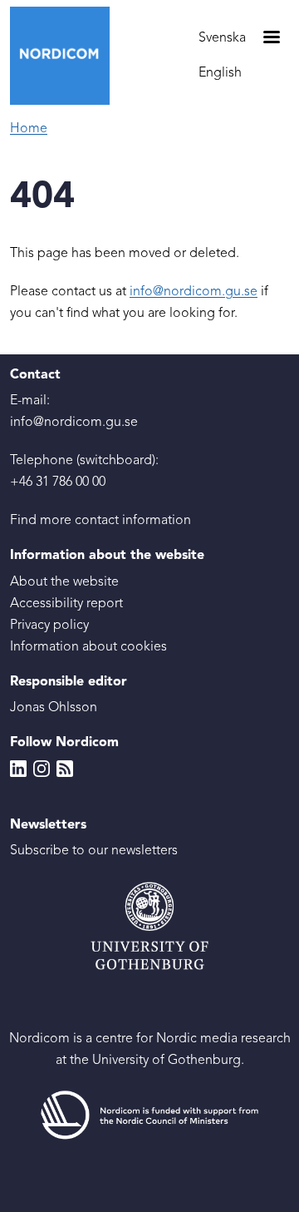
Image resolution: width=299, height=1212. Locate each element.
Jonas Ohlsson (53, 708)
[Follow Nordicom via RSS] (64, 768)
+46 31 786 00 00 (57, 482)
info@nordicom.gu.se (193, 292)
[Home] (66, 56)
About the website (64, 582)
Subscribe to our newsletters (94, 851)
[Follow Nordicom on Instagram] (41, 768)
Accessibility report (66, 604)
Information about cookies (88, 647)
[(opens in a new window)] (149, 1115)
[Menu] (270, 38)
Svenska (222, 38)
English (220, 73)
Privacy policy (49, 625)
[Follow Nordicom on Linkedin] (18, 768)
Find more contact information (100, 520)
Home (28, 129)
